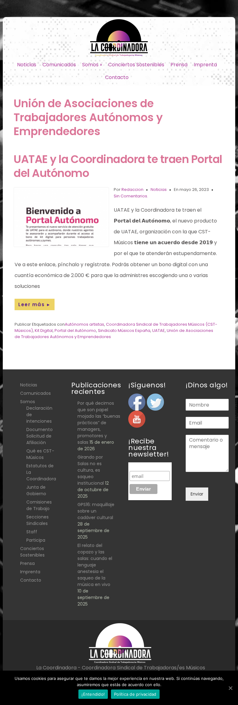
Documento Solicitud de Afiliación (39, 436)
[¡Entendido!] (230, 688)
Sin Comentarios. (131, 196)
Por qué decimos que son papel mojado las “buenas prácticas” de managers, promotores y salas (98, 422)
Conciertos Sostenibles (136, 64)
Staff (31, 532)
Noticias (26, 64)
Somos (92, 64)
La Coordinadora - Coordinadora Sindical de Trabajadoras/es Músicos (120, 667)
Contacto (117, 77)
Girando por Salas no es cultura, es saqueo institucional (90, 470)
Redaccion (132, 189)
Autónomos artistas (84, 324)
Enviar (197, 494)
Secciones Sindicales (37, 520)
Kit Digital (44, 330)
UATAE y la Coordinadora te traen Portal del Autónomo (118, 166)
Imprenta (205, 64)
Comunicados (59, 64)
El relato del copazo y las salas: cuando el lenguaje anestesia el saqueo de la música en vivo (94, 565)
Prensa (178, 64)
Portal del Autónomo (75, 330)
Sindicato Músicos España (124, 330)
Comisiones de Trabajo (39, 505)
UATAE (158, 330)
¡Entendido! (93, 694)
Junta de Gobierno (36, 490)
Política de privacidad (135, 694)
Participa (35, 540)
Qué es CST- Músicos (40, 454)
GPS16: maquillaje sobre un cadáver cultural (95, 511)
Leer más (34, 304)
